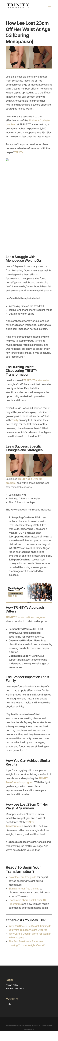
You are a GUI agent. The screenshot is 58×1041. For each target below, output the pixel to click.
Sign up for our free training (24, 888)
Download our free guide (22, 877)
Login (8, 1004)
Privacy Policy (12, 985)
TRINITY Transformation (36, 380)
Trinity (14, 420)
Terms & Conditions (15, 988)
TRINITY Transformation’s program (25, 617)
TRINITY (18, 152)
